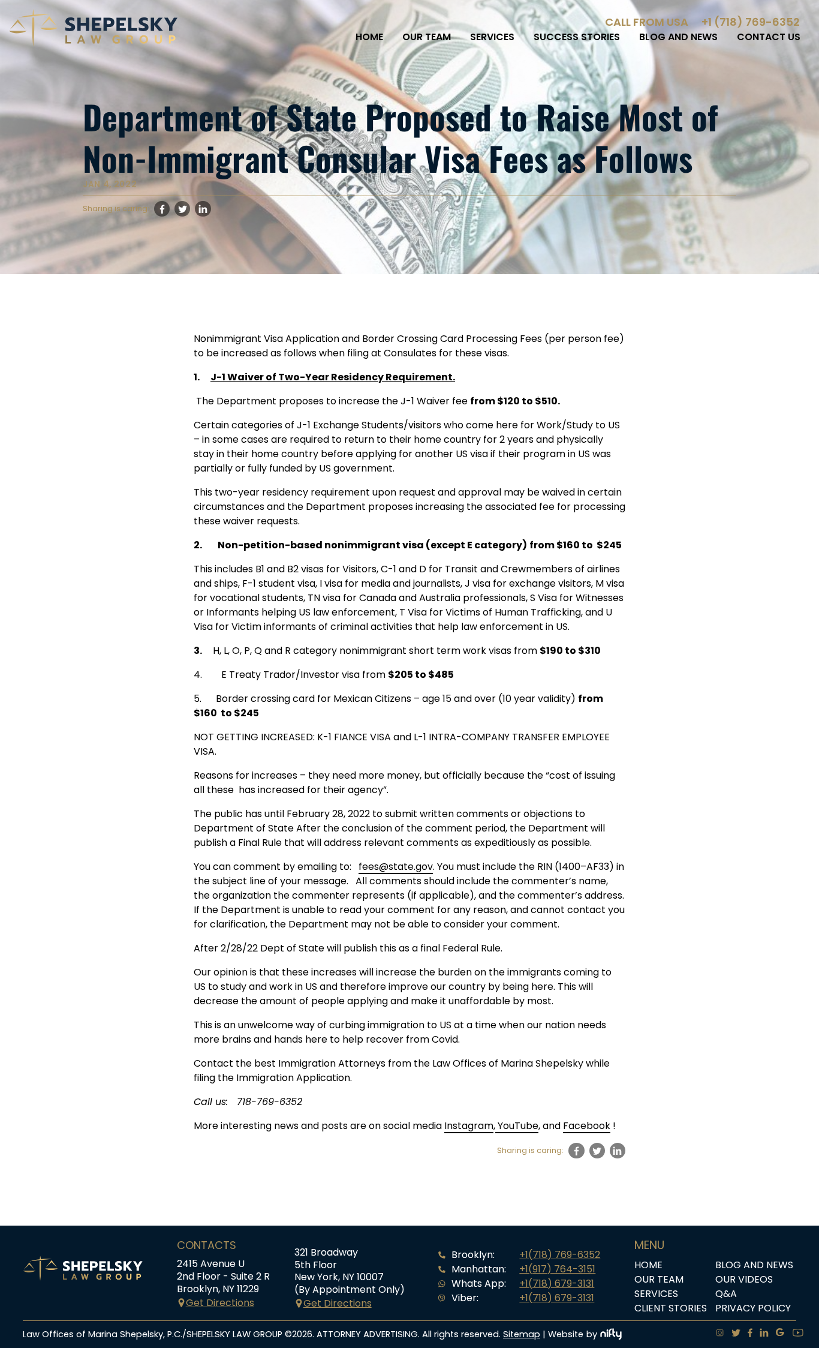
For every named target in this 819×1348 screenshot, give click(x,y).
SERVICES (492, 37)
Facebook (586, 1126)
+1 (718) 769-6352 (750, 21)
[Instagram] (716, 1334)
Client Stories (670, 1308)
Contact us (768, 37)
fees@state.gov (396, 866)
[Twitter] (732, 1334)
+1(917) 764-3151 (557, 1269)
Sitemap (521, 1334)
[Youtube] (794, 1334)
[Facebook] (746, 1334)
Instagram (468, 1126)
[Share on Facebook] (162, 209)
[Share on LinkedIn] (202, 209)
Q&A (726, 1294)
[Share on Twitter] (182, 209)
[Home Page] (93, 43)
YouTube (516, 1126)
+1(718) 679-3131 (556, 1283)
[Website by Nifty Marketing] (611, 1334)
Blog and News (678, 37)
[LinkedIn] (760, 1334)
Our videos (744, 1279)
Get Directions (220, 1303)
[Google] (777, 1334)
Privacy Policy (753, 1308)
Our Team (426, 37)
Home (369, 37)
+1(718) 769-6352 (559, 1255)
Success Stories (577, 37)
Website (565, 1334)
